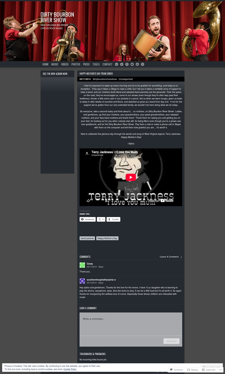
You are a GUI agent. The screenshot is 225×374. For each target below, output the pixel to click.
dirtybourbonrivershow (105, 78)
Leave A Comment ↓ (171, 257)
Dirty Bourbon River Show (57, 17)
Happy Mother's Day (107, 238)
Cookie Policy (70, 369)
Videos (65, 64)
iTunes (116, 64)
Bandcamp (121, 64)
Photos (75, 64)
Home (46, 64)
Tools (96, 64)
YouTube (137, 64)
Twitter (132, 64)
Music (54, 64)
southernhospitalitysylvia (100, 279)
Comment (171, 341)
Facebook (127, 64)
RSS (142, 64)
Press (86, 64)
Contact (107, 64)
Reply (100, 266)
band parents (87, 238)
